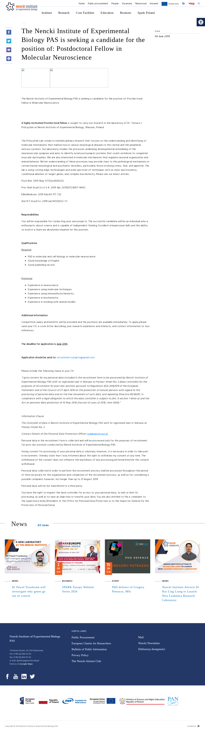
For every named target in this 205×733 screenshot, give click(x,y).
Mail (141, 637)
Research (64, 12)
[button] (201, 22)
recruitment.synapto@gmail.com (76, 358)
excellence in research (185, 3)
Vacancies (127, 4)
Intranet (154, 4)
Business (125, 12)
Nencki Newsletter (149, 643)
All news (43, 525)
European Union (170, 5)
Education (107, 12)
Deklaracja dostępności (151, 649)
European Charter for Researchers (91, 643)
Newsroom (141, 4)
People (115, 4)
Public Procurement (83, 637)
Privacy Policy (80, 655)
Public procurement (98, 4)
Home (82, 4)
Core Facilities (85, 12)
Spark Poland (146, 12)
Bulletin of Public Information (89, 649)
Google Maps (26, 664)
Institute (47, 12)
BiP (191, 5)
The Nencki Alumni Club (86, 661)
